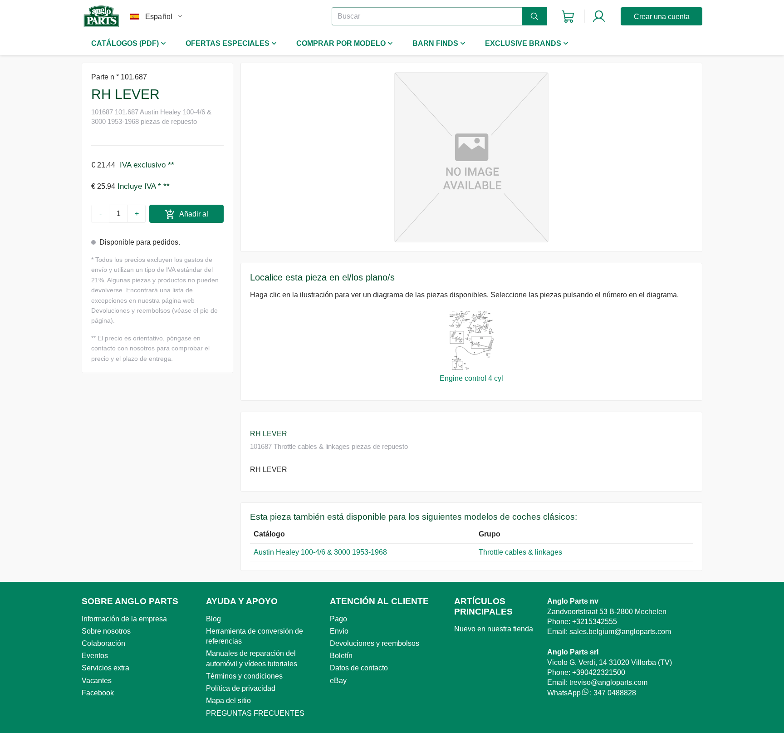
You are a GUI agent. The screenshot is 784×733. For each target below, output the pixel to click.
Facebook (98, 693)
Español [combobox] (158, 16)
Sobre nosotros (106, 631)
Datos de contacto (359, 668)
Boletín (341, 655)
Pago (338, 619)
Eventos (95, 655)
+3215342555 (594, 621)
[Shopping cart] (568, 16)
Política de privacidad (240, 688)
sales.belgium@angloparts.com (620, 631)
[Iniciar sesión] (599, 16)
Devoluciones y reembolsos (374, 643)
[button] (471, 157)
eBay (338, 680)
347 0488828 (614, 693)
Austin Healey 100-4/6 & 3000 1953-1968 (320, 552)
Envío (339, 631)
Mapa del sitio (228, 700)
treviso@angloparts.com (608, 682)
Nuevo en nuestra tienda (493, 629)
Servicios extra (105, 668)
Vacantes (97, 680)
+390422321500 (598, 672)
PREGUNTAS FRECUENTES (255, 713)
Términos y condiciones (244, 676)
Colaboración (103, 643)
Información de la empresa (124, 619)
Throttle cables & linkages (520, 552)
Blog (213, 619)
